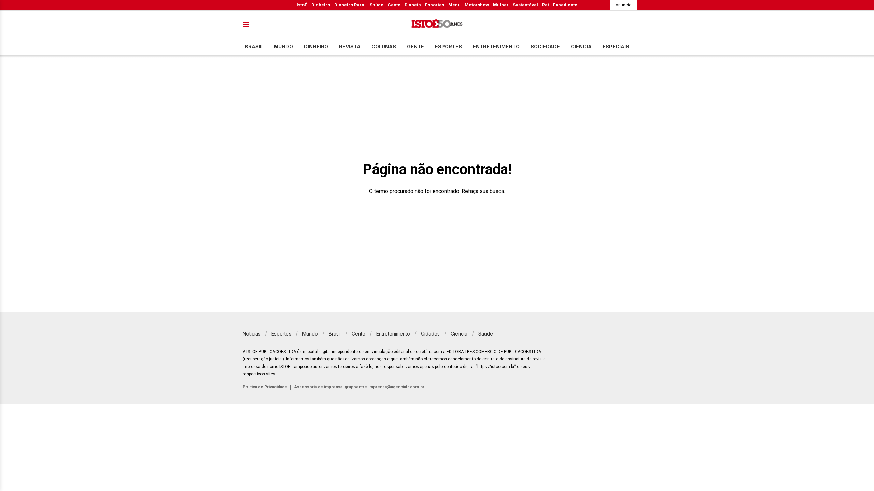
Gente (393, 5)
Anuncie (624, 5)
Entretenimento (496, 46)
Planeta (413, 5)
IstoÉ (302, 5)
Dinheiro (320, 5)
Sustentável (525, 5)
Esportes (434, 5)
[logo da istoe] (437, 24)
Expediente (565, 5)
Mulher (501, 5)
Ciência (581, 46)
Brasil (254, 46)
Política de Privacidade (265, 387)
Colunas (383, 46)
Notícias (251, 334)
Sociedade (545, 46)
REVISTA (350, 46)
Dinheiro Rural (350, 5)
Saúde (376, 5)
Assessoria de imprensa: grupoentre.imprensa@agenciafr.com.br (359, 387)
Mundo (283, 46)
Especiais (616, 46)
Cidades (430, 334)
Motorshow (477, 5)
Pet (545, 5)
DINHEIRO (316, 46)
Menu (454, 5)
